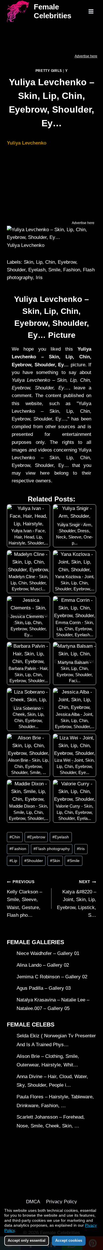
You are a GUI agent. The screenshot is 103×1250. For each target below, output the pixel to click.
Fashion (17, 849)
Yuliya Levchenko (26, 143)
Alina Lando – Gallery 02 (43, 965)
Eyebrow (36, 837)
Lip (13, 861)
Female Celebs (30, 1024)
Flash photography (51, 849)
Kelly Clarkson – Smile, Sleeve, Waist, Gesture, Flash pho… (24, 899)
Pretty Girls (48, 71)
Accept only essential (26, 1240)
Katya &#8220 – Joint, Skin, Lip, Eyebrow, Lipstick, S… (76, 899)
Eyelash (60, 837)
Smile (73, 861)
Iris (81, 849)
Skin (55, 861)
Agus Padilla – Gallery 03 (44, 988)
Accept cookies (68, 1240)
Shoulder (33, 861)
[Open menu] (91, 11)
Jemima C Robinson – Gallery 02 (52, 976)
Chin (14, 837)
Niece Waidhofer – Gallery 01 (48, 953)
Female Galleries (35, 942)
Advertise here (86, 56)
